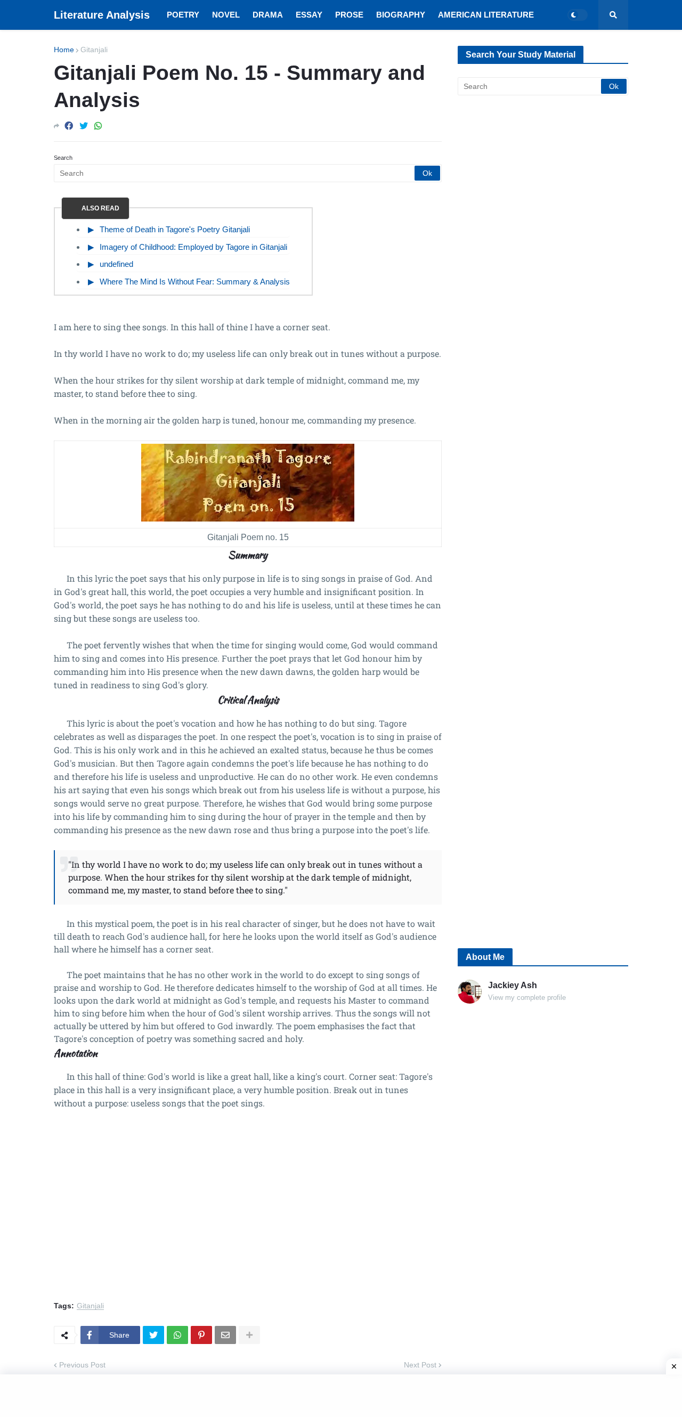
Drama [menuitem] (268, 14)
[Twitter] (83, 126)
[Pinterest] (201, 1335)
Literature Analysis (102, 15)
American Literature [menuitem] (486, 14)
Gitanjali (94, 49)
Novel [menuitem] (226, 14)
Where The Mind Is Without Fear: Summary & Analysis (195, 281)
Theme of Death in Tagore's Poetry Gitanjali (175, 229)
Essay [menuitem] (309, 14)
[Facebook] (68, 126)
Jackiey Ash (512, 985)
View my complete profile (527, 997)
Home (64, 49)
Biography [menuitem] (400, 14)
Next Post (420, 1365)
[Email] (225, 1335)
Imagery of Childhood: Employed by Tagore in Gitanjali (193, 246)
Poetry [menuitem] (183, 14)
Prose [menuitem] (349, 14)
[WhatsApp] (98, 126)
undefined (116, 263)
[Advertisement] (248, 1211)
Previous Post (82, 1365)
